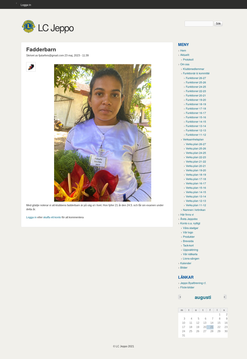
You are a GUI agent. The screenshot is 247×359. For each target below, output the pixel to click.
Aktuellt (184, 55)
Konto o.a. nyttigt (190, 223)
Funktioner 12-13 (196, 130)
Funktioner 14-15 (196, 121)
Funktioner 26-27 (196, 78)
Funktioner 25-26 (196, 82)
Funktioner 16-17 (196, 113)
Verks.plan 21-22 (196, 161)
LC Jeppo (56, 27)
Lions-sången (191, 258)
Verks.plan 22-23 (196, 157)
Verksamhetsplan (193, 139)
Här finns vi (187, 214)
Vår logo (188, 232)
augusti (203, 297)
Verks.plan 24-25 (196, 153)
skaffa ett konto (52, 217)
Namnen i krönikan (194, 210)
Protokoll (188, 59)
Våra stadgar (190, 228)
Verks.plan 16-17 (196, 183)
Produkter (189, 237)
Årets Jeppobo (189, 219)
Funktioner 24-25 (196, 87)
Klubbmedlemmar (193, 69)
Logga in (26, 5)
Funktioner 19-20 (196, 100)
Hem (183, 50)
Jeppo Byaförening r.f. (193, 283)
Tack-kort (188, 245)
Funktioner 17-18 (196, 108)
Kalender (185, 263)
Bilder (183, 267)
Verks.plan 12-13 (196, 201)
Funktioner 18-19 (196, 104)
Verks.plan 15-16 (196, 188)
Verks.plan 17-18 (196, 179)
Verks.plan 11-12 (196, 205)
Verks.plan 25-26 (196, 148)
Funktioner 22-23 (196, 91)
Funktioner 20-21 (196, 95)
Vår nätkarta (190, 254)
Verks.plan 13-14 (196, 196)
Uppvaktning (190, 250)
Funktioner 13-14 (196, 126)
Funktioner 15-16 (196, 117)
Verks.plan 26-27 (196, 144)
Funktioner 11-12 (196, 135)
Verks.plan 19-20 (196, 170)
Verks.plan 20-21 (196, 166)
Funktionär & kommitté (196, 73)
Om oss (184, 64)
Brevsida (188, 241)
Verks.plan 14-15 (196, 192)
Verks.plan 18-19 (196, 174)
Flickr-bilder (187, 287)
